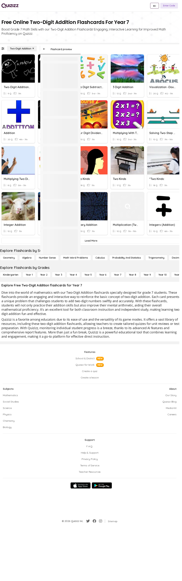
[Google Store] (102, 485)
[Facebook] (94, 521)
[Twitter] (88, 521)
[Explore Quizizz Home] (9, 5)
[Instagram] (100, 521)
